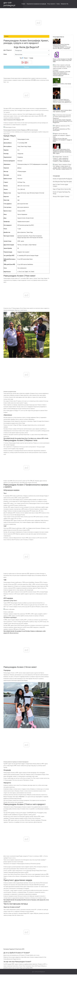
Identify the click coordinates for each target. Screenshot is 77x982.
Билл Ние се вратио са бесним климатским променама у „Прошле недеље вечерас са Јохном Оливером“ (61, 73)
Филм (25, 58)
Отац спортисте (51, 4)
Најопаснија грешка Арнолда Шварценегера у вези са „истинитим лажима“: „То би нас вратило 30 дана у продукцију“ (62, 46)
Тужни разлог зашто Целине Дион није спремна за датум (62, 110)
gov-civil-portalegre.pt (38, 971)
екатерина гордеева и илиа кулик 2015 (14, 949)
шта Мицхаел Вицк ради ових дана (62, 181)
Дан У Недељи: (8, 50)
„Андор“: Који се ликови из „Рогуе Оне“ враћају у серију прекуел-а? (62, 168)
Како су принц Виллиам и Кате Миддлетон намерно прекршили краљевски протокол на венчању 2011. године (62, 151)
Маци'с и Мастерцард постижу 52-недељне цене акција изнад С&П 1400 (62, 60)
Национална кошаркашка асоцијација (36, 4)
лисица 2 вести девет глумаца (61, 196)
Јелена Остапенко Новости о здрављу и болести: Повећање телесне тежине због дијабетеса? (62, 101)
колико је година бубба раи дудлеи (62, 178)
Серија (31, 58)
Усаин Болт (22, 796)
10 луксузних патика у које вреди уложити (62, 84)
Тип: (21, 58)
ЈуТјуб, (30, 245)
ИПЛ (35, 80)
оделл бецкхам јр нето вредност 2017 (14, 120)
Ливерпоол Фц (64, 4)
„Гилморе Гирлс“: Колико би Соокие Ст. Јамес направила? (61, 160)
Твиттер (19, 245)
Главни (23, 4)
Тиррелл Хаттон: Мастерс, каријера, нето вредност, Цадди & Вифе (62, 140)
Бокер (58, 4)
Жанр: (5, 54)
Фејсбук (34, 245)
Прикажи (26, 67)
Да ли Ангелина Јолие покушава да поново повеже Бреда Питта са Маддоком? (62, 121)
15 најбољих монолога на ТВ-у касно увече (61, 129)
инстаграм (25, 245)
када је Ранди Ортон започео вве (62, 189)
